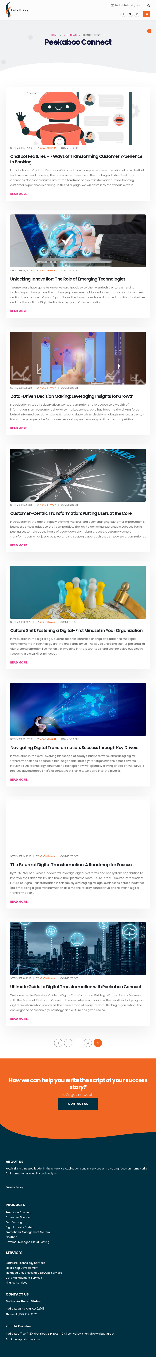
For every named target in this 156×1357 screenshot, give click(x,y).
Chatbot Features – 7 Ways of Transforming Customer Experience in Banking (76, 159)
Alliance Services (16, 1283)
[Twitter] (130, 14)
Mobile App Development (22, 1268)
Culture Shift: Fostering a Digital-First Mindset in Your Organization (76, 630)
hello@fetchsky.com (128, 5)
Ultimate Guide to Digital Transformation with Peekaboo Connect (75, 987)
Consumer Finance (18, 1217)
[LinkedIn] (137, 14)
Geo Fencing (14, 1222)
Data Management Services (24, 1278)
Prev (58, 1043)
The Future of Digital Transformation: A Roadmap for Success (71, 865)
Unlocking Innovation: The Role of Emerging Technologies (67, 279)
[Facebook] (123, 14)
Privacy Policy (14, 1187)
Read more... (19, 194)
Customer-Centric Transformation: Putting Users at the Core (71, 513)
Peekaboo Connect (18, 1212)
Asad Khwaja (48, 148)
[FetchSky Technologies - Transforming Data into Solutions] (17, 10)
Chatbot (11, 1237)
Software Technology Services (25, 1263)
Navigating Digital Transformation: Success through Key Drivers (74, 748)
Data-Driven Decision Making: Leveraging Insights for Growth (71, 396)
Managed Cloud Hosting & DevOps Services (34, 1273)
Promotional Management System (28, 1232)
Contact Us (78, 1104)
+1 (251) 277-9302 (25, 1314)
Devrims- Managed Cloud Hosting (27, 1242)
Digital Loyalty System (20, 1227)
